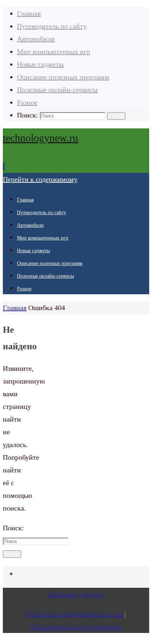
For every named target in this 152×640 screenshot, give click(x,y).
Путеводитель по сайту (52, 26)
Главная (29, 13)
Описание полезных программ (63, 77)
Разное (27, 102)
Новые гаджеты (40, 64)
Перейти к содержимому (40, 179)
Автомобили (36, 39)
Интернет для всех (76, 594)
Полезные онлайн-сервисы (57, 89)
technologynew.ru (40, 138)
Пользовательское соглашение (76, 626)
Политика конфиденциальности (74, 614)
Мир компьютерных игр (53, 51)
